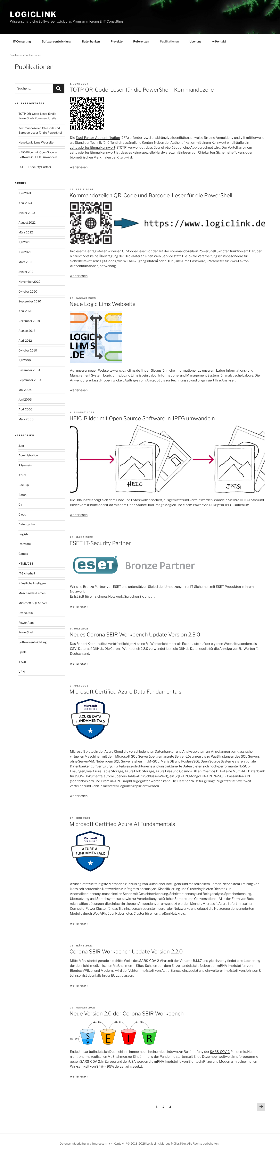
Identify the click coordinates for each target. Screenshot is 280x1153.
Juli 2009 (24, 360)
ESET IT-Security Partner (100, 543)
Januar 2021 (26, 271)
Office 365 (25, 612)
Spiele (22, 652)
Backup (23, 485)
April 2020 (25, 311)
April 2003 (25, 409)
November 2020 (29, 281)
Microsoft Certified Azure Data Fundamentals (125, 691)
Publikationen (169, 41)
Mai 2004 (25, 390)
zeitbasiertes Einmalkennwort (92, 147)
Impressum (99, 1143)
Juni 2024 (24, 193)
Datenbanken (91, 41)
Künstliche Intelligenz (32, 583)
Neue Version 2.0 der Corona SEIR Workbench (126, 1013)
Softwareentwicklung (56, 41)
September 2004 (29, 380)
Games (23, 553)
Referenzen (141, 41)
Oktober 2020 (27, 291)
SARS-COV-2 (220, 1052)
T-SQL (22, 662)
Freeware (24, 543)
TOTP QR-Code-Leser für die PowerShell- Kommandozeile (141, 89)
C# (20, 504)
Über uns (195, 41)
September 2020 (29, 301)
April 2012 (25, 340)
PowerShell (25, 632)
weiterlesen (79, 167)
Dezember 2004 (29, 370)
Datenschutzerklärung (74, 1143)
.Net (21, 445)
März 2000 (26, 419)
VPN (21, 671)
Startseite (16, 55)
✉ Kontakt (219, 41)
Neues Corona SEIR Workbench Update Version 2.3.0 (134, 634)
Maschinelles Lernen (32, 593)
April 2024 (25, 203)
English (23, 534)
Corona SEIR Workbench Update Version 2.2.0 (126, 951)
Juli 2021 (24, 242)
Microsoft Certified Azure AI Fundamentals (122, 824)
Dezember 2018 (29, 321)
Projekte (117, 41)
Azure (22, 475)
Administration (28, 455)
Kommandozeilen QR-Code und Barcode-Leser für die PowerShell (150, 195)
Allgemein (25, 465)
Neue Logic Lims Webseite (102, 304)
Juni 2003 (25, 399)
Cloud (22, 514)
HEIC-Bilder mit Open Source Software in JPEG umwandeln (142, 418)
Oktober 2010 (27, 350)
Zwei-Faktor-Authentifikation (98, 138)
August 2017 (26, 330)
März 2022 (25, 232)
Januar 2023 (26, 213)
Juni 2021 (24, 252)
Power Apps (26, 622)
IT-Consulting (22, 41)
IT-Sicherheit (26, 573)
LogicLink (33, 14)
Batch (22, 494)
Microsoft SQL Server (32, 603)
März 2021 (25, 262)
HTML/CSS (25, 563)
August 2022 (26, 222)
